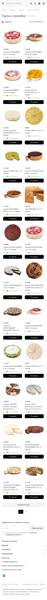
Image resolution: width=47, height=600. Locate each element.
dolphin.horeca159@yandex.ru (13, 566)
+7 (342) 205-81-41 (9, 562)
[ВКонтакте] (4, 576)
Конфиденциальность (30, 584)
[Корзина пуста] (43, 3)
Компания (6, 549)
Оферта (42, 584)
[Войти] (39, 3)
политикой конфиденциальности (21, 534)
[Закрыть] (45, 588)
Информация (7, 554)
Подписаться (37, 528)
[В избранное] (20, 30)
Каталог (5, 545)
